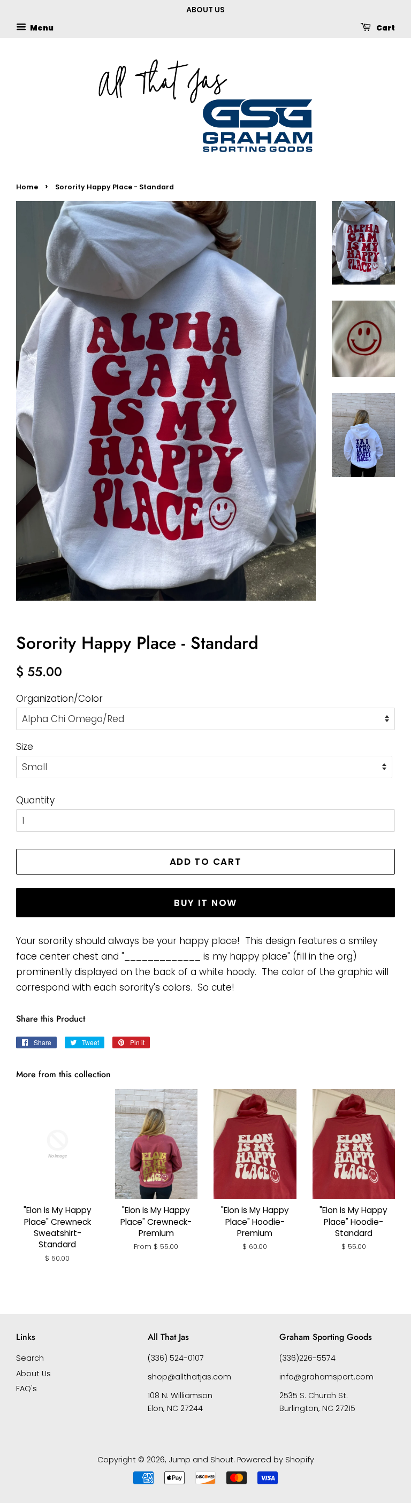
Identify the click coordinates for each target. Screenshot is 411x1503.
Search (30, 1358)
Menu (41, 27)
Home (27, 186)
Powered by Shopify (275, 1459)
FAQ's (26, 1388)
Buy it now (205, 902)
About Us (33, 1373)
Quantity (35, 800)
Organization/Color (59, 698)
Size (24, 746)
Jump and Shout (201, 1459)
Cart (385, 27)
